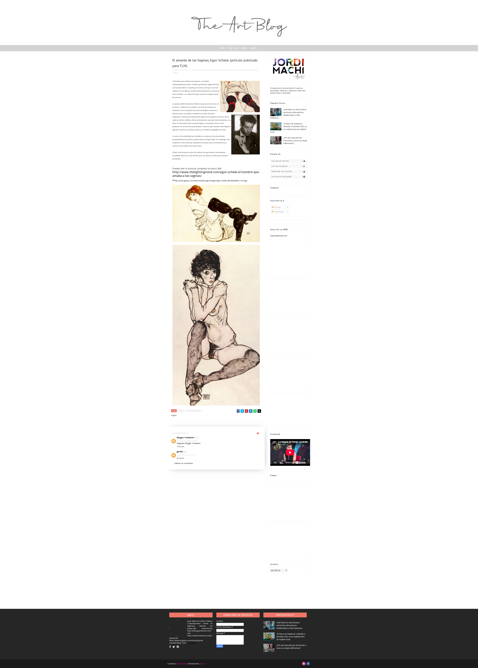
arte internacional (203, 70)
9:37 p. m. (180, 458)
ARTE (194, 70)
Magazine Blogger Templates (189, 443)
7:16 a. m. (180, 446)
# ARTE (180, 411)
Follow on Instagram (281, 177)
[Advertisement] (289, 258)
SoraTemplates (181, 664)
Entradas (277, 207)
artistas (214, 70)
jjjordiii (180, 451)
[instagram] (178, 646)
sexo (256, 70)
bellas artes (222, 70)
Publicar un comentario (183, 463)
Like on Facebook (279, 166)
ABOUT (253, 48)
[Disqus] (216, 501)
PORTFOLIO (233, 48)
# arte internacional (193, 411)
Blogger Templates (185, 437)
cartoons (231, 70)
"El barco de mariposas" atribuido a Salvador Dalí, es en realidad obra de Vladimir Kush (290, 637)
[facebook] (170, 646)
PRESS (244, 48)
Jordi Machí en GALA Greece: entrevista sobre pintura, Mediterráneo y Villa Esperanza (289, 625)
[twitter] (174, 646)
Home (222, 48)
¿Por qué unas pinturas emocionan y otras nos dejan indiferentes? (295, 140)
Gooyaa (202, 664)
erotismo (249, 70)
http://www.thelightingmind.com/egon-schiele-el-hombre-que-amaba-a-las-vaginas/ (216, 174)
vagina (175, 72)
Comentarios (278, 211)
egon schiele (240, 70)
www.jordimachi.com (278, 236)
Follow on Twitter (280, 161)
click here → (192, 643)
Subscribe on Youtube (281, 171)
